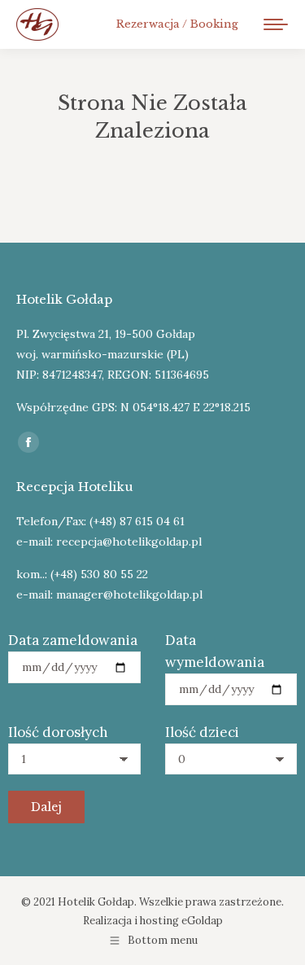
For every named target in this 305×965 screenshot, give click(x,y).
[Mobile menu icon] (276, 24)
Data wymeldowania (214, 651)
